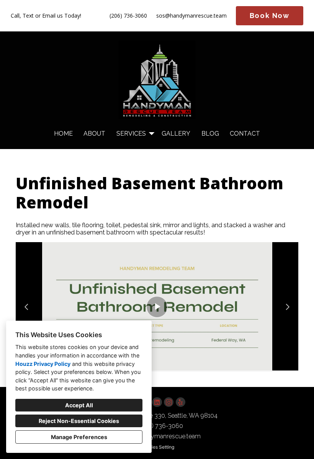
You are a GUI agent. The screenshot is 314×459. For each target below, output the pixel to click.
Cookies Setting (157, 447)
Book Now (269, 15)
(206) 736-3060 (128, 16)
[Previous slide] (26, 307)
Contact (245, 133)
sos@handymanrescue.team (191, 16)
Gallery (176, 133)
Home (63, 133)
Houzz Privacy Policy (42, 364)
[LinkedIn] (157, 402)
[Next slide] (287, 307)
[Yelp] (180, 402)
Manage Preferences (79, 437)
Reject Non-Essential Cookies (79, 421)
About (94, 133)
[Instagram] (168, 402)
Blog (210, 133)
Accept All (79, 405)
